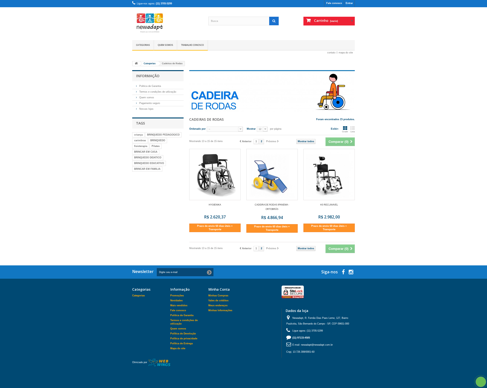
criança (138, 134)
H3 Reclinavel (329, 204)
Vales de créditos (218, 300)
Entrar (349, 3)
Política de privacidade (183, 338)
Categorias (143, 45)
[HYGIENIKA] (215, 174)
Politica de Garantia (149, 86)
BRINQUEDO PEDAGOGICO (163, 134)
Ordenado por (197, 128)
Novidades (176, 300)
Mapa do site (177, 348)
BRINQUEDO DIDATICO (147, 157)
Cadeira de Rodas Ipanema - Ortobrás (272, 206)
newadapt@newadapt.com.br (317, 344)
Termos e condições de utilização (157, 91)
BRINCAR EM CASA (145, 151)
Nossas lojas (146, 108)
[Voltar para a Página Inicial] (136, 63)
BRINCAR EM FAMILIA (147, 168)
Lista (352, 131)
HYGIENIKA (215, 204)
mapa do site (346, 52)
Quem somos (165, 45)
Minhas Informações (220, 310)
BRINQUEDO (157, 140)
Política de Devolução (183, 333)
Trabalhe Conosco (192, 45)
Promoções (177, 295)
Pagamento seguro (149, 103)
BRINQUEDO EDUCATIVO (149, 163)
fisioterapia (140, 146)
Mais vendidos (178, 305)
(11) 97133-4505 (301, 337)
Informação (147, 76)
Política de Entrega (181, 343)
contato (331, 52)
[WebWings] (159, 362)
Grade (345, 131)
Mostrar (251, 128)
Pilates (156, 146)
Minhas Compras (218, 295)
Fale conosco (334, 3)
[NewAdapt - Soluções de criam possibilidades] (167, 22)
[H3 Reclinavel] (329, 174)
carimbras (140, 140)
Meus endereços (218, 305)
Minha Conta (219, 289)
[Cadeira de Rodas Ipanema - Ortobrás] (272, 174)
